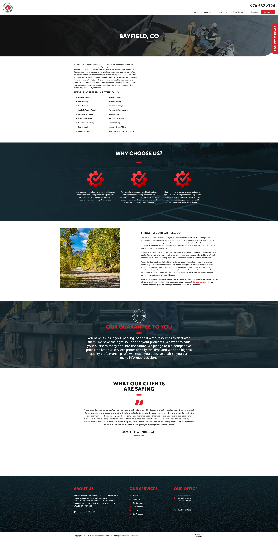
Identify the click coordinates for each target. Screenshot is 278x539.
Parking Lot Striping (117, 118)
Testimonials (137, 507)
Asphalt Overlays (116, 106)
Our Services (137, 503)
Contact (266, 12)
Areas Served (238, 12)
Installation (83, 106)
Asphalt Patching (116, 97)
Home (195, 12)
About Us (207, 12)
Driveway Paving (85, 118)
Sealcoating (114, 114)
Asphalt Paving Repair (87, 110)
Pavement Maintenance (118, 110)
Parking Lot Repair (86, 131)
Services (222, 12)
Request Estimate (275, 38)
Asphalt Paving (84, 97)
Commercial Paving (86, 123)
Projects (254, 12)
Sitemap (134, 536)
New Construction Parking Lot (122, 131)
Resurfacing (83, 102)
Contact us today (199, 282)
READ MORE (139, 430)
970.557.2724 (262, 6)
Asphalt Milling (115, 102)
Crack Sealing (114, 123)
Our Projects (137, 514)
